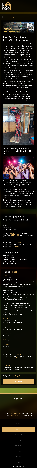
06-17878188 (16, 242)
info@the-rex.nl (13, 233)
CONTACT (18, 462)
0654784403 (14, 235)
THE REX (19, 429)
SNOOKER (18, 435)
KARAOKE (18, 446)
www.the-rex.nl (14, 237)
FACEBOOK (18, 381)
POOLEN (18, 440)
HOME (18, 424)
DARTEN (18, 451)
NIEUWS (18, 457)
